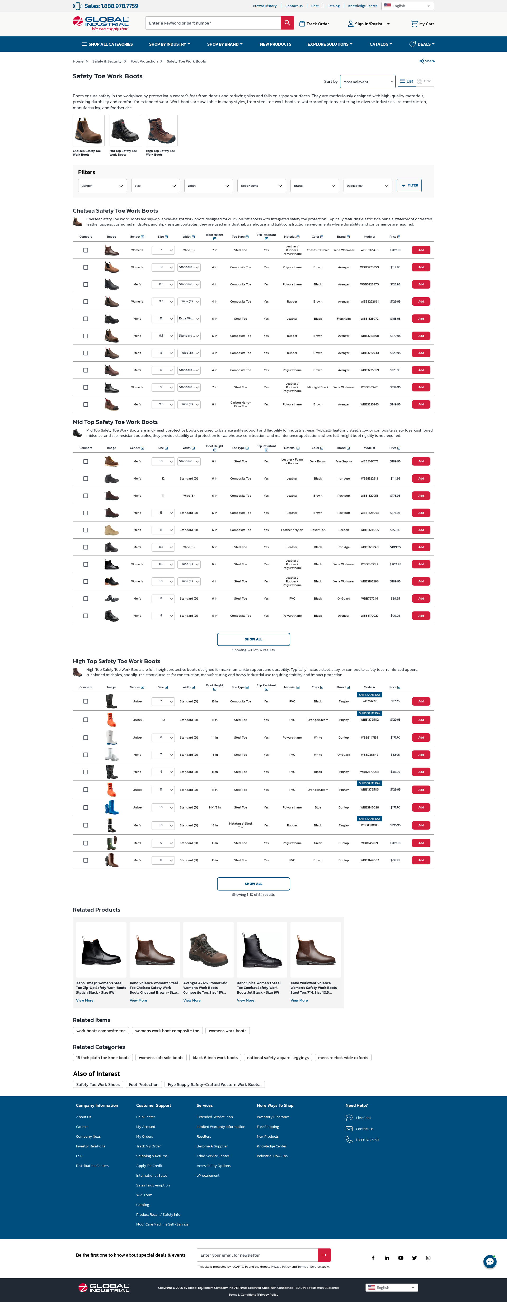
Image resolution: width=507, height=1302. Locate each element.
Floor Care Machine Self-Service (162, 1224)
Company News (88, 1136)
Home (78, 61)
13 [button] (161, 512)
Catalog (333, 5)
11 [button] (161, 318)
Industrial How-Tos (272, 1156)
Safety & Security (107, 61)
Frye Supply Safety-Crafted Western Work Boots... (214, 1084)
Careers (82, 1126)
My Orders (144, 1136)
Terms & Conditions (243, 1294)
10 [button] (161, 267)
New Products (268, 1136)
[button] (408, 6)
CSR (79, 1156)
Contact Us (294, 5)
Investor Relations (90, 1146)
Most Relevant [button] (356, 82)
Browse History (265, 5)
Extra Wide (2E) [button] (189, 318)
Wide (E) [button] (187, 301)
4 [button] (161, 771)
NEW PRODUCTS (275, 44)
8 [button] (161, 352)
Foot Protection (144, 61)
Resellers (204, 1136)
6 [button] (161, 737)
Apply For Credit (149, 1166)
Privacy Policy (281, 1266)
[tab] (407, 81)
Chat (315, 5)
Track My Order (148, 1146)
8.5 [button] (161, 284)
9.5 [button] (161, 301)
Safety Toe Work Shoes (98, 1084)
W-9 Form (144, 1195)
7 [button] (161, 249)
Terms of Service (309, 1266)
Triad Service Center (213, 1156)
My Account (145, 1126)
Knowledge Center (362, 5)
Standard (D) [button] (188, 267)
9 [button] (161, 387)
